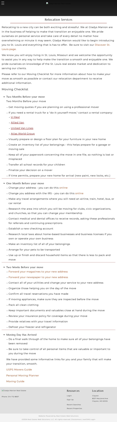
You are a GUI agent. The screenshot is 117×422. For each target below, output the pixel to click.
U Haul (15, 116)
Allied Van (17, 122)
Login (69, 396)
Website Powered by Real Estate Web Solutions (58, 416)
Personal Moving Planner (22, 375)
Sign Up (70, 399)
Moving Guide (15, 381)
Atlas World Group (23, 133)
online (63, 187)
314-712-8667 (13, 397)
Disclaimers (76, 419)
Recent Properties (74, 408)
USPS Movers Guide (19, 369)
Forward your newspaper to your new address (38, 277)
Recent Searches (74, 405)
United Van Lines (22, 128)
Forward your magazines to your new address (38, 271)
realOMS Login (89, 419)
